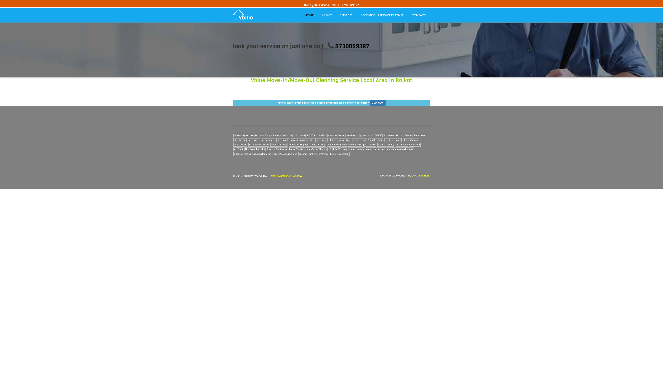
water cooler (283, 140)
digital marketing (242, 153)
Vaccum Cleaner (336, 135)
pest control (369, 144)
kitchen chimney (386, 144)
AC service (239, 135)
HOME (309, 15)
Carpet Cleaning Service (284, 153)
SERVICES (346, 15)
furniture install (359, 140)
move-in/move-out (352, 144)
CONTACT (419, 15)
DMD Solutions (421, 175)
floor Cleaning (334, 144)
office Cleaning (296, 144)
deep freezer (254, 140)
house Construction (299, 149)
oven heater (352, 135)
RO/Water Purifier (316, 135)
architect (238, 149)
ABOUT (327, 15)
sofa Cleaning (240, 144)
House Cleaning (411, 140)
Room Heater (421, 135)
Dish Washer (240, 140)
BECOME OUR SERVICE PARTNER (382, 15)
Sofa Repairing (375, 140)
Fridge (268, 135)
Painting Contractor (277, 149)
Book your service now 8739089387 (331, 5)
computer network (376, 149)
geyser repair (366, 135)
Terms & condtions (339, 153)
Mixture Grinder (404, 135)
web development (261, 153)
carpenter (344, 140)
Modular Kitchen (337, 149)
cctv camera (268, 140)
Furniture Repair (393, 140)
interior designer (356, 149)
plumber (333, 140)
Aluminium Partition (255, 149)
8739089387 (332, 46)
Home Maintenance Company (285, 175)
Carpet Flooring (319, 149)
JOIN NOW (377, 102)
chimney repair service (302, 140)
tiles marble (402, 144)
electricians (321, 140)
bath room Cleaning (315, 144)
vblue (246, 17)
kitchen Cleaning (279, 144)
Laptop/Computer (282, 135)
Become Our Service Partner (313, 153)
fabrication (414, 144)
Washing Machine (255, 135)
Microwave (299, 135)
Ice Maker (389, 135)
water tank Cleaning (259, 144)
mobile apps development (400, 149)
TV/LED (378, 135)
